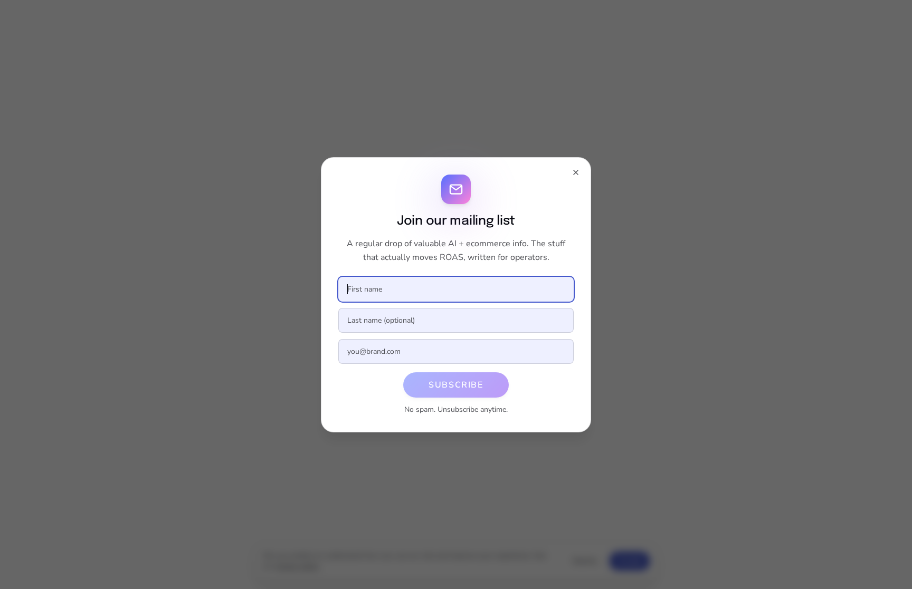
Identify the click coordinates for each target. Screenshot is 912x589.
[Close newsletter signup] (575, 172)
